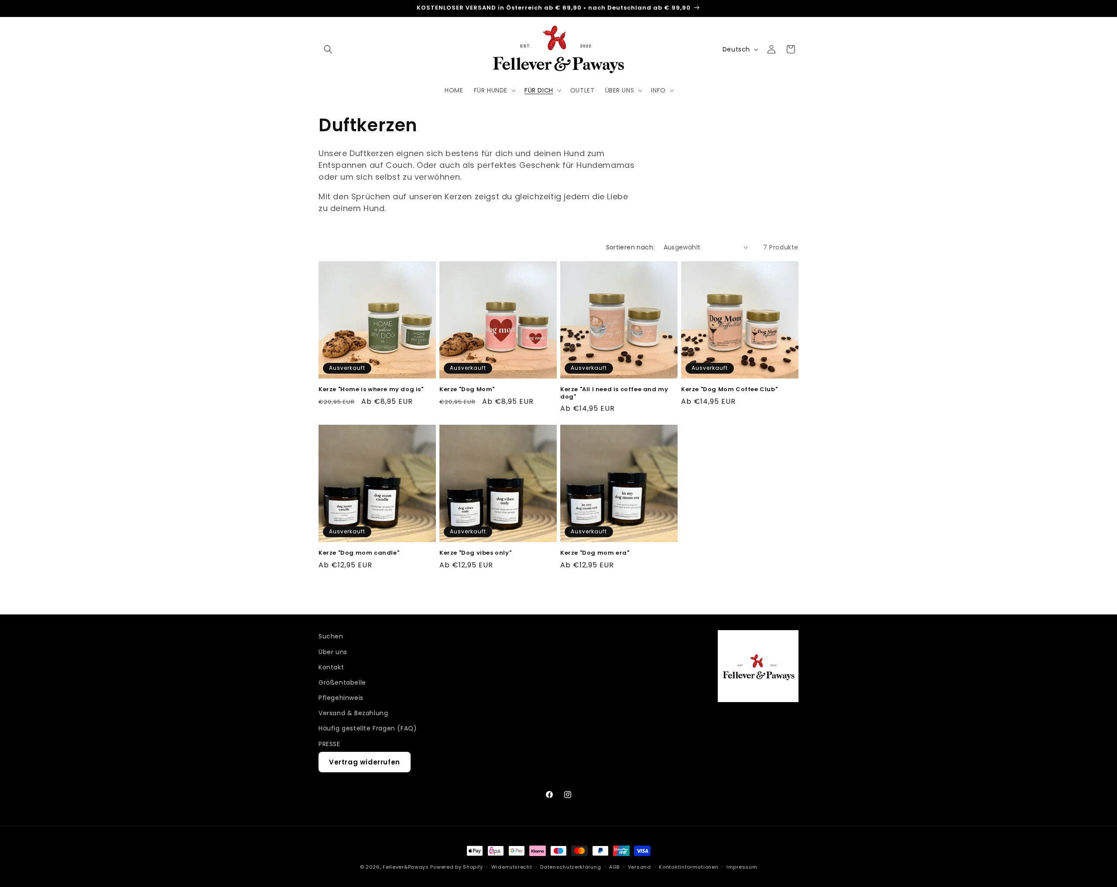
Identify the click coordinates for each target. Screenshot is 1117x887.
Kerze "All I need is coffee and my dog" (614, 393)
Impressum (741, 866)
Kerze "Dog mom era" (594, 553)
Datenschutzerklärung (570, 866)
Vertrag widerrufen (364, 762)
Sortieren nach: (630, 247)
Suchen (331, 636)
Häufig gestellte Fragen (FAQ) (368, 728)
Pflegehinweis (341, 697)
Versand (639, 866)
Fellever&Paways (406, 866)
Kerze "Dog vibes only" (475, 553)
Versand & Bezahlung (353, 713)
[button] (328, 49)
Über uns (333, 652)
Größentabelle (342, 682)
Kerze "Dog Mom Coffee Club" (729, 389)
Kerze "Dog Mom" (467, 389)
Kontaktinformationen (688, 866)
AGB (614, 866)
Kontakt (331, 667)
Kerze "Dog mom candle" (359, 553)
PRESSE (329, 744)
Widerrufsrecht (511, 866)
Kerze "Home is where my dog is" (371, 389)
